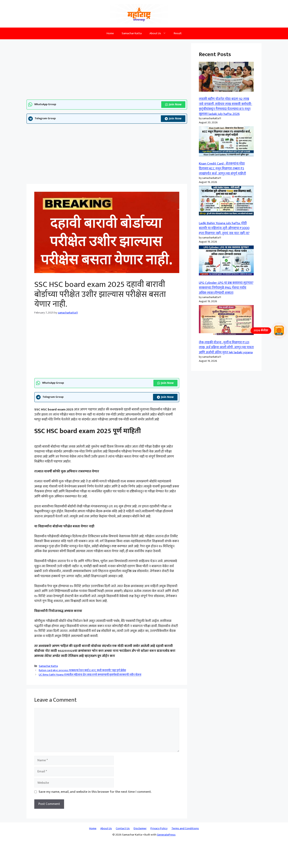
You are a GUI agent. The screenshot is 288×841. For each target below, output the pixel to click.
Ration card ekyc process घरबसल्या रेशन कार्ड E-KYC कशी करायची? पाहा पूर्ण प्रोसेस (82, 670)
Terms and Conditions (185, 828)
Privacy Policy (159, 828)
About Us (155, 33)
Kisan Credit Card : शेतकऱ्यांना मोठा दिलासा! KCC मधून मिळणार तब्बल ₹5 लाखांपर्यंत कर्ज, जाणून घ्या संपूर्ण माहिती (222, 168)
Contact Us (123, 828)
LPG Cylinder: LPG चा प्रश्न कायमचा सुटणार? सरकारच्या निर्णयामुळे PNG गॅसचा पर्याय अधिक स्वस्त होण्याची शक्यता (226, 288)
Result (178, 33)
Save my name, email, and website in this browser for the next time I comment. (95, 791)
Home (110, 33)
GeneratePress (166, 834)
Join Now (175, 104)
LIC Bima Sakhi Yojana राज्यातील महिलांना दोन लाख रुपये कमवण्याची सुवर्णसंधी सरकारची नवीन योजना (90, 675)
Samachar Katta (132, 33)
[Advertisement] (106, 70)
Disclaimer (140, 828)
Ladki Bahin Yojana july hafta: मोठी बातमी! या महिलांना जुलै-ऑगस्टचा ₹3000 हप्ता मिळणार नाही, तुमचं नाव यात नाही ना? (224, 228)
